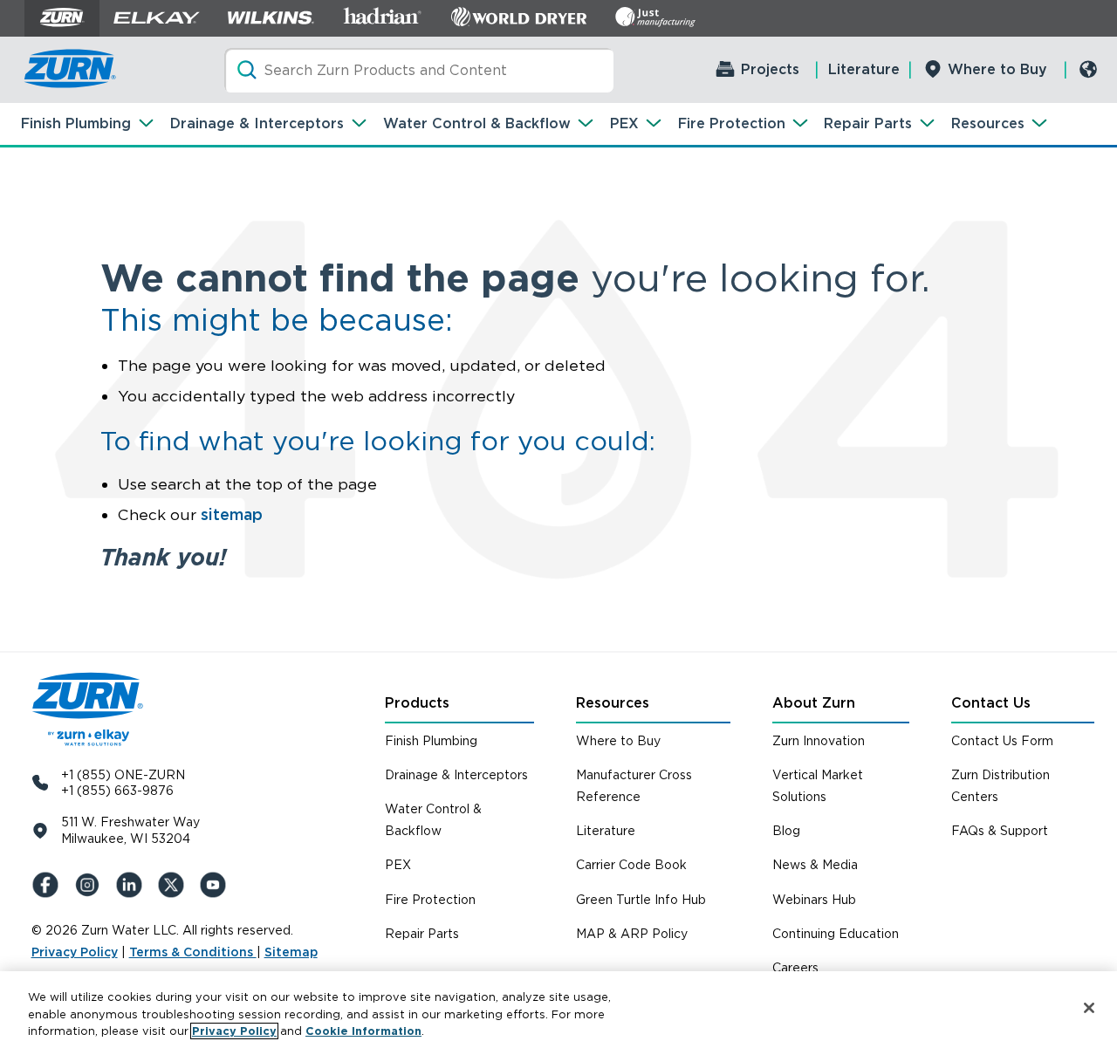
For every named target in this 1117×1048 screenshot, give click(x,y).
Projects (770, 69)
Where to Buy (997, 69)
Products (417, 703)
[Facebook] (48, 884)
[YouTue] (216, 884)
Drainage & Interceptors (257, 123)
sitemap (232, 514)
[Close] (1089, 1008)
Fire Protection (731, 123)
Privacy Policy (74, 952)
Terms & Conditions (193, 952)
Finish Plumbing (76, 123)
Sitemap (291, 952)
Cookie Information (363, 1031)
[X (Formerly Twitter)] (174, 884)
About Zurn (813, 703)
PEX (624, 123)
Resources (987, 123)
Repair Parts (868, 123)
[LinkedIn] (132, 884)
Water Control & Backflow (477, 123)
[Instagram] (90, 884)
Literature (864, 69)
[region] (558, 1009)
